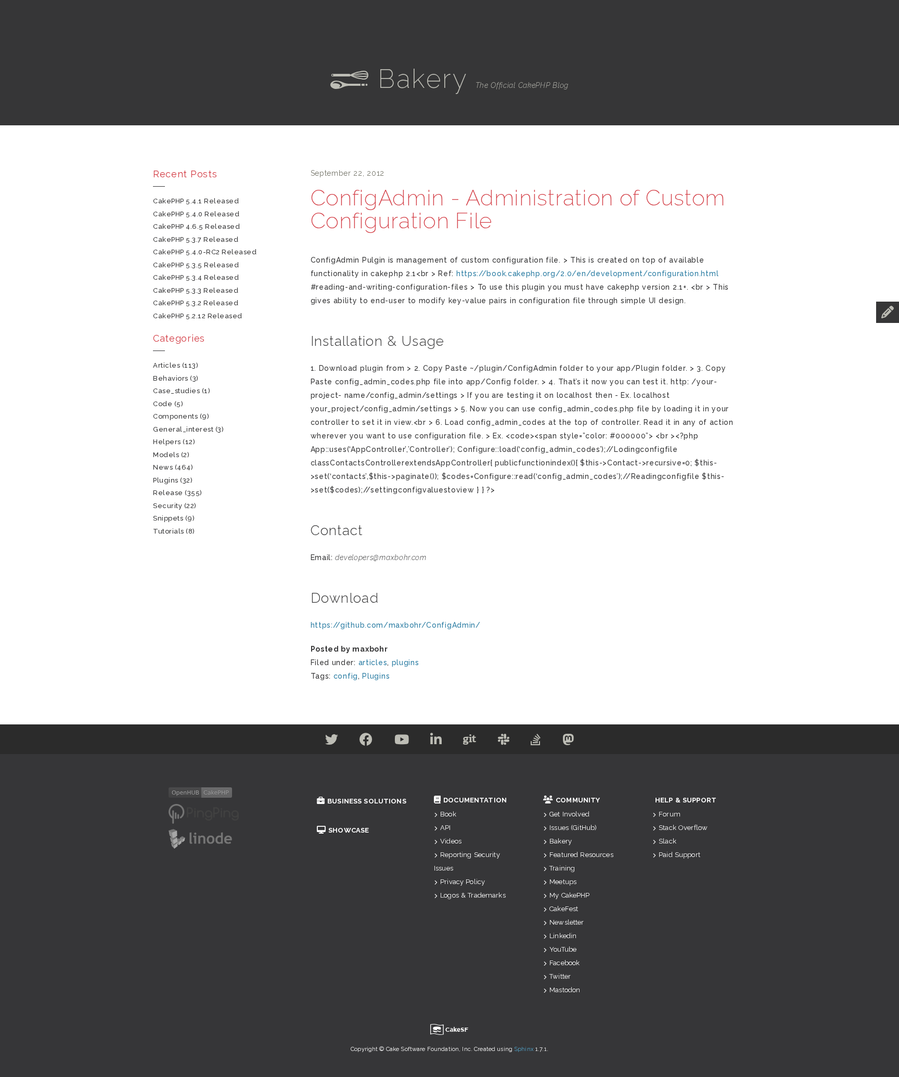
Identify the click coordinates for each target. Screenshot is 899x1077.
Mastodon (564, 990)
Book (448, 814)
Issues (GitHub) (573, 828)
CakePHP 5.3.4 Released (196, 277)
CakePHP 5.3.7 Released (195, 239)
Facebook (564, 963)
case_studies (176, 391)
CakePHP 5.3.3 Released (195, 290)
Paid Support (679, 855)
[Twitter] (332, 741)
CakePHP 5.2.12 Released (197, 316)
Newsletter (566, 922)
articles (373, 662)
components (175, 416)
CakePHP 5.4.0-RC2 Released (205, 252)
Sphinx (524, 1049)
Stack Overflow (683, 828)
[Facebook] (366, 741)
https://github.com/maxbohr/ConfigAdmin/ (396, 625)
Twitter (560, 976)
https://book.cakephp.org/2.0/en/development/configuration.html (587, 273)
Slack (667, 841)
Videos (450, 841)
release (168, 493)
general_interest (183, 429)
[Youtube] (402, 741)
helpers (167, 442)
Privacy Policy (462, 882)
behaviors (170, 378)
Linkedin (562, 936)
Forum (669, 814)
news (163, 467)
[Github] (470, 741)
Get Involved (569, 814)
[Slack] (504, 741)
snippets (168, 518)
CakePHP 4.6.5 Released (196, 226)
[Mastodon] (568, 741)
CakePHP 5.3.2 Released (195, 303)
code (162, 404)
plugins (405, 662)
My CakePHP (569, 895)
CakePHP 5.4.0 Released (196, 214)
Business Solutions (366, 801)
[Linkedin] (436, 741)
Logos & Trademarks (473, 895)
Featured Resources (581, 855)
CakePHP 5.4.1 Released (196, 201)
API (445, 828)
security (167, 506)
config (345, 676)
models (166, 455)
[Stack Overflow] (535, 741)
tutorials (168, 531)
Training (562, 868)
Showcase (348, 830)
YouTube (562, 949)
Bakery (560, 841)
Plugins (376, 676)
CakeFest (563, 909)
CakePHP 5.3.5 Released (196, 265)
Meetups (562, 882)
